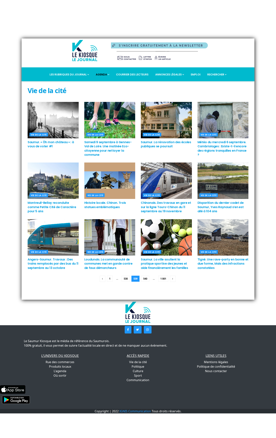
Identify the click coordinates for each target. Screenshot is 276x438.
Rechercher (216, 74)
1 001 (163, 278)
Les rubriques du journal (68, 74)
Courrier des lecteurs (132, 74)
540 (145, 278)
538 (126, 278)
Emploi (196, 74)
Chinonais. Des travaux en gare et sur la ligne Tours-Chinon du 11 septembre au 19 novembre (166, 207)
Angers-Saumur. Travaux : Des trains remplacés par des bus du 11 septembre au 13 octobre (53, 263)
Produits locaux (60, 366)
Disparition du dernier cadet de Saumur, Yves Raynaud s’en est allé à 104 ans (221, 207)
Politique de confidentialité (216, 366)
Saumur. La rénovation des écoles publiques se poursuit (166, 144)
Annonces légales (168, 74)
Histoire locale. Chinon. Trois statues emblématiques (105, 205)
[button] (128, 329)
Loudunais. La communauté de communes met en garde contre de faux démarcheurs (108, 263)
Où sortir (60, 375)
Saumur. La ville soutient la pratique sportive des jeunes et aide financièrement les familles (164, 263)
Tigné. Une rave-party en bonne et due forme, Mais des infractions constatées (223, 263)
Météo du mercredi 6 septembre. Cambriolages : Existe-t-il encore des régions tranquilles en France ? (222, 148)
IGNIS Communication (135, 411)
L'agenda (60, 371)
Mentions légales (216, 362)
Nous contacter (216, 371)
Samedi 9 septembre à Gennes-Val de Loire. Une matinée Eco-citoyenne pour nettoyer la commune (108, 148)
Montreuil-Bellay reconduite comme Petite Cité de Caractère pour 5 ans (52, 207)
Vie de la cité (39, 134)
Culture (138, 371)
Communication (138, 380)
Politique (138, 366)
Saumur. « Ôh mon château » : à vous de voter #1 (51, 144)
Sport (138, 375)
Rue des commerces (60, 362)
